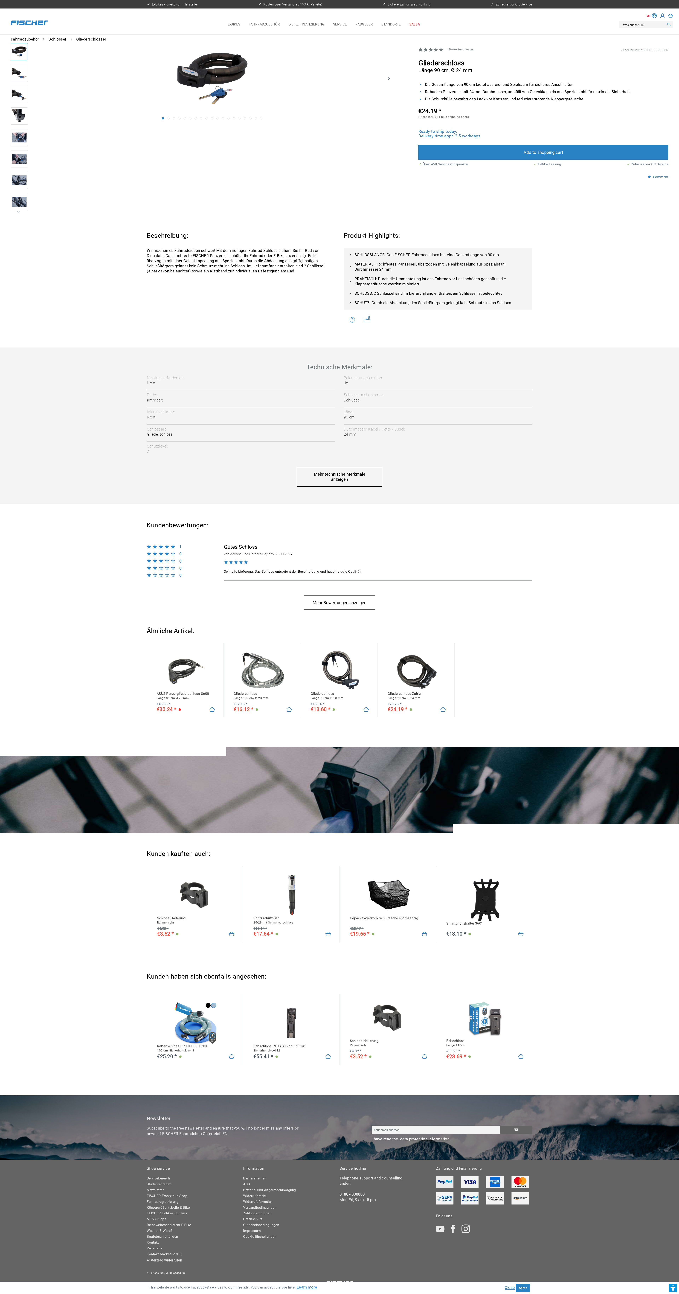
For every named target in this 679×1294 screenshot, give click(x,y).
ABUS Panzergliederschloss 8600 (183, 696)
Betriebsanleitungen (162, 1237)
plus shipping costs (455, 117)
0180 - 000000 (352, 1194)
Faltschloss (456, 1043)
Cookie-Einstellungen (259, 1237)
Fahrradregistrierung (163, 1202)
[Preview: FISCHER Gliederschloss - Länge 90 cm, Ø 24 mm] (19, 51)
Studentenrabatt (159, 1184)
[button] (673, 1288)
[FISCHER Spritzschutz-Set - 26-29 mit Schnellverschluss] (292, 894)
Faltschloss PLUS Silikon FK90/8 (279, 1048)
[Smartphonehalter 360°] (521, 934)
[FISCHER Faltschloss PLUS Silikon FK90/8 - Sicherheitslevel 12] (292, 1022)
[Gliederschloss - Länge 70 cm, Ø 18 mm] (366, 710)
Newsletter (155, 1190)
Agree (523, 1288)
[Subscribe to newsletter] (516, 1130)
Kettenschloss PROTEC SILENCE (182, 1048)
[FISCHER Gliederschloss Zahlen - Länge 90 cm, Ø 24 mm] (417, 670)
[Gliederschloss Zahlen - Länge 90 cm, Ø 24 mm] (443, 710)
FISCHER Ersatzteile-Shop (167, 1196)
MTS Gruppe (156, 1219)
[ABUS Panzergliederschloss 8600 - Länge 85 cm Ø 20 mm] (186, 670)
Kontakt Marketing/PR (164, 1254)
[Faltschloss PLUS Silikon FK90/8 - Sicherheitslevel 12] (328, 1057)
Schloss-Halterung (171, 920)
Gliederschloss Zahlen (405, 696)
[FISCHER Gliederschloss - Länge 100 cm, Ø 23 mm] (263, 670)
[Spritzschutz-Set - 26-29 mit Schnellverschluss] (328, 934)
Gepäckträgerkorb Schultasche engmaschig (384, 918)
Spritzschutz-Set (273, 920)
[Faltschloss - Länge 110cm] (521, 1057)
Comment (660, 177)
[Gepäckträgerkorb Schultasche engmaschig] (424, 934)
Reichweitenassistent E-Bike (169, 1225)
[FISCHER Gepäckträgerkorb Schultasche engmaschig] (388, 894)
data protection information (425, 1139)
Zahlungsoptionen (257, 1213)
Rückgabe (154, 1248)
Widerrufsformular (257, 1202)
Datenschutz (252, 1219)
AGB (246, 1184)
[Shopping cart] (670, 16)
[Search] (669, 25)
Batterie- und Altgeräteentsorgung (269, 1190)
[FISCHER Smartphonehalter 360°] (485, 900)
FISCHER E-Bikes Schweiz (167, 1213)
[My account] (662, 16)
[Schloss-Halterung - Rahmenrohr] (231, 934)
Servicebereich (158, 1178)
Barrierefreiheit (254, 1178)
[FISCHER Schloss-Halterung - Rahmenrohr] (195, 894)
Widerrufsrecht (254, 1196)
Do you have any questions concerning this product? (354, 320)
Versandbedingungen (259, 1207)
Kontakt (153, 1242)
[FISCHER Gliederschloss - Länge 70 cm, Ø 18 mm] (340, 670)
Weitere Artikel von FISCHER (368, 320)
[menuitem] (234, 24)
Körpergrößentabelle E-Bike (168, 1207)
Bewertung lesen (459, 49)
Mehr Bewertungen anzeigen (339, 602)
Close (510, 1287)
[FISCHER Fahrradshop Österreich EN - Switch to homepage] (29, 23)
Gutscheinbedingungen (261, 1225)
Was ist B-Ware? (159, 1231)
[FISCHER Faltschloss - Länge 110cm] (485, 1017)
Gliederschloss (251, 696)
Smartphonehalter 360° (464, 923)
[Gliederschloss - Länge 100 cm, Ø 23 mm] (289, 710)
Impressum (252, 1231)
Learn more (307, 1287)
